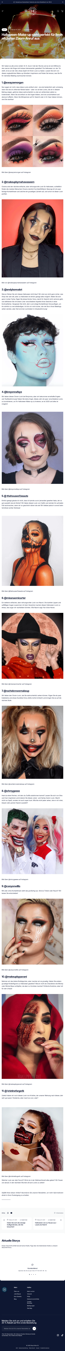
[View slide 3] (33, 1274)
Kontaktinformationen (44, 1348)
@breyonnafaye (13, 391)
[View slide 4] (36, 1274)
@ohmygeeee (12, 790)
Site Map (29, 1308)
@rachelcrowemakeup (16, 690)
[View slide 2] (31, 1274)
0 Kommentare (59, 1213)
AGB (17, 1348)
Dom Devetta (17, 1296)
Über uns (16, 1291)
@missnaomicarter (15, 597)
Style (4, 29)
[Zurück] (2, 2)
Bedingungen (31, 1305)
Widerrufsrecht (32, 1348)
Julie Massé (17, 1294)
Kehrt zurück (30, 1291)
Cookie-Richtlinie (29, 1302)
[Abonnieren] (34, 1328)
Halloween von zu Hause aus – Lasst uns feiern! (46, 1224)
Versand (29, 1294)
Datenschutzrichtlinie (33, 1299)
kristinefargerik (15, 1090)
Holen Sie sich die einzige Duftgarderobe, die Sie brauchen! (16, 1225)
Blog (15, 1299)
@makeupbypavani (16, 976)
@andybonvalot (13, 289)
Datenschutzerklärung (23, 1348)
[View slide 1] (29, 1274)
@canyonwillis (12, 886)
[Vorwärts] (62, 2)
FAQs (28, 1296)
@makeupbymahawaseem (19, 181)
